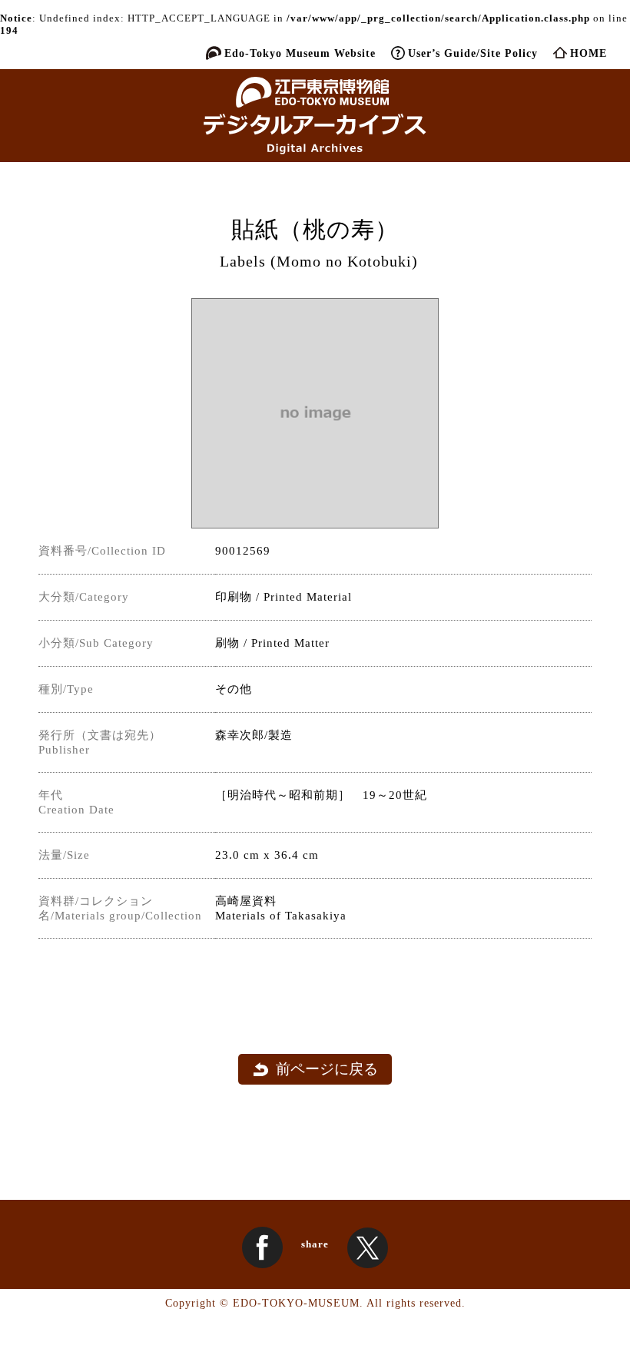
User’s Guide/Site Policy (473, 53)
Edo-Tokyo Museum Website (300, 53)
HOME (588, 53)
